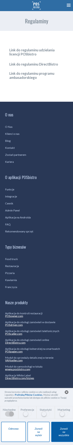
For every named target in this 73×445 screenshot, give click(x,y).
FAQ (8, 224)
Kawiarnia (11, 280)
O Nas (9, 126)
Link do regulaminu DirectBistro (33, 64)
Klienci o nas (12, 133)
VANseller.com (14, 360)
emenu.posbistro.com (17, 369)
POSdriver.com (14, 325)
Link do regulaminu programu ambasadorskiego (31, 75)
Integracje (11, 196)
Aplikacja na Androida (18, 217)
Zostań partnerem (15, 154)
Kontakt (10, 147)
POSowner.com (14, 316)
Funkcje (9, 189)
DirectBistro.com (15, 342)
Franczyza (11, 287)
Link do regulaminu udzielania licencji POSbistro (32, 52)
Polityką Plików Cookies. (29, 394)
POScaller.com (13, 333)
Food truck (11, 259)
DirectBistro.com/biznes (19, 378)
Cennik (9, 203)
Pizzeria (10, 273)
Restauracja (12, 266)
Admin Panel (12, 210)
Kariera (9, 161)
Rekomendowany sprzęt (19, 231)
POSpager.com (14, 351)
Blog (8, 140)
